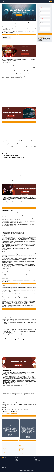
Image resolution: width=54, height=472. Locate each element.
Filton (20, 445)
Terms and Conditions (37, 460)
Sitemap (35, 463)
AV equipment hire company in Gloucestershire (12, 41)
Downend (4, 452)
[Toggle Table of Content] (9, 37)
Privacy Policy (36, 459)
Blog (15, 463)
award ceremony (22, 143)
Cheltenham (21, 450)
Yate (4, 413)
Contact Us (16, 460)
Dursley (3, 413)
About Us (16, 459)
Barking (15, 413)
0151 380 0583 (4, 467)
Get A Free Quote (19, 440)
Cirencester (21, 449)
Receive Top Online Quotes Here (19, 283)
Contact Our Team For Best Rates (19, 121)
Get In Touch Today (19, 34)
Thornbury (7, 413)
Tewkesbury (21, 453)
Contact (50, 1)
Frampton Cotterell (11, 413)
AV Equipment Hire (8, 31)
